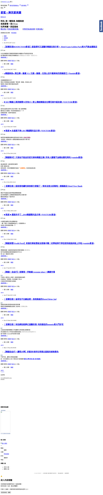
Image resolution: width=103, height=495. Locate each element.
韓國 (12, 64)
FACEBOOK (13, 29)
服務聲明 (67, 473)
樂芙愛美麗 (3, 410)
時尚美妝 (13, 33)
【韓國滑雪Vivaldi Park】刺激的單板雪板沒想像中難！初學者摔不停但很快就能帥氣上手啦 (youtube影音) (49, 243)
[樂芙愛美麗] (5, 432)
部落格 (6, 38)
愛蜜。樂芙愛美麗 (11, 12)
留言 (13, 60)
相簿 (5, 36)
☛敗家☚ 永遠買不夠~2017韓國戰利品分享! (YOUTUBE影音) (30, 131)
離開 (9, 492)
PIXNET (39, 473)
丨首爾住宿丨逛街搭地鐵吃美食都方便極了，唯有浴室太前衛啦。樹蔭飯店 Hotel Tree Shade (43, 186)
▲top (2, 66)
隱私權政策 (60, 473)
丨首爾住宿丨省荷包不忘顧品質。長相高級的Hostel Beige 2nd (30, 299)
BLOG (3, 29)
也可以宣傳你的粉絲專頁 (5, 433)
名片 (5, 40)
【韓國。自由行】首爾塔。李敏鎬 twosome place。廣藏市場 (29, 272)
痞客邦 (10, 60)
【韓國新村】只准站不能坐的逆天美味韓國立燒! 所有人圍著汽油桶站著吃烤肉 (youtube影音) (43, 157)
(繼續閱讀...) (4, 57)
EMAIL (39, 29)
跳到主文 (3, 17)
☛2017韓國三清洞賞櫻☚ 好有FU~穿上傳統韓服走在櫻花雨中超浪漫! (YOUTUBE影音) (40, 102)
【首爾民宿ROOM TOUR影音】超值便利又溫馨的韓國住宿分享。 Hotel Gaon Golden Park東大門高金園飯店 (50, 47)
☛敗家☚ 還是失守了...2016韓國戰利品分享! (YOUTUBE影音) (30, 215)
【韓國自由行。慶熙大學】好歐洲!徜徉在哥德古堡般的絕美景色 (31, 352)
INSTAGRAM (29, 29)
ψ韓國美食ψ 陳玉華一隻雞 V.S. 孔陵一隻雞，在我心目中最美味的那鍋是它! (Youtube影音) (42, 73)
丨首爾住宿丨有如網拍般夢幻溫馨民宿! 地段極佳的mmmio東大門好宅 (33, 324)
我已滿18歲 (4, 492)
